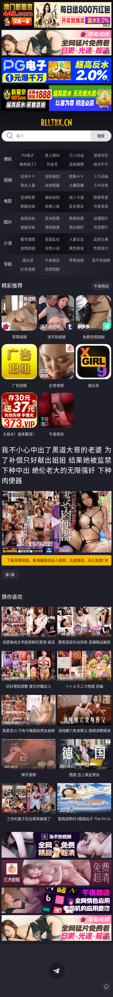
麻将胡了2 (27, 164)
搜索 (101, 135)
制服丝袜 (27, 206)
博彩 (8, 159)
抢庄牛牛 (101, 164)
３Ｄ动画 (101, 176)
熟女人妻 (27, 185)
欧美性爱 (101, 197)
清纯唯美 (52, 227)
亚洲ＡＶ (27, 176)
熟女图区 (76, 227)
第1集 (10, 574)
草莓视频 (76, 260)
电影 (8, 201)
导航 (8, 264)
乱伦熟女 (76, 206)
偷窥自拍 (27, 218)
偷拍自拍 (52, 197)
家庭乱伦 (52, 239)
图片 (8, 222)
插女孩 (27, 260)
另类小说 (52, 248)
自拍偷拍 (52, 176)
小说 (8, 243)
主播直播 (76, 185)
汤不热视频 (101, 260)
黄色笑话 (76, 248)
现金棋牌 (76, 164)
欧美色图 (76, 218)
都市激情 (27, 239)
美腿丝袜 (27, 227)
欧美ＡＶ (76, 176)
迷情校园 (27, 248)
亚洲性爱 (27, 197)
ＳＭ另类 (101, 185)
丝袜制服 (52, 185)
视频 (8, 180)
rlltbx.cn (56, 122)
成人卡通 (76, 197)
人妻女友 (76, 239)
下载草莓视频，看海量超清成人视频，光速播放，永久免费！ (56, 560)
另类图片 (101, 227)
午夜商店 (52, 260)
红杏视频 (27, 269)
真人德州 (52, 155)
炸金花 (52, 164)
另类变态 (101, 206)
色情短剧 (52, 269)
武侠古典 (101, 239)
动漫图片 (101, 218)
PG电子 (28, 155)
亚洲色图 (52, 218)
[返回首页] (106, 986)
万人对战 (76, 155)
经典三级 (52, 206)
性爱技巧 (101, 248)
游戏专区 (101, 155)
